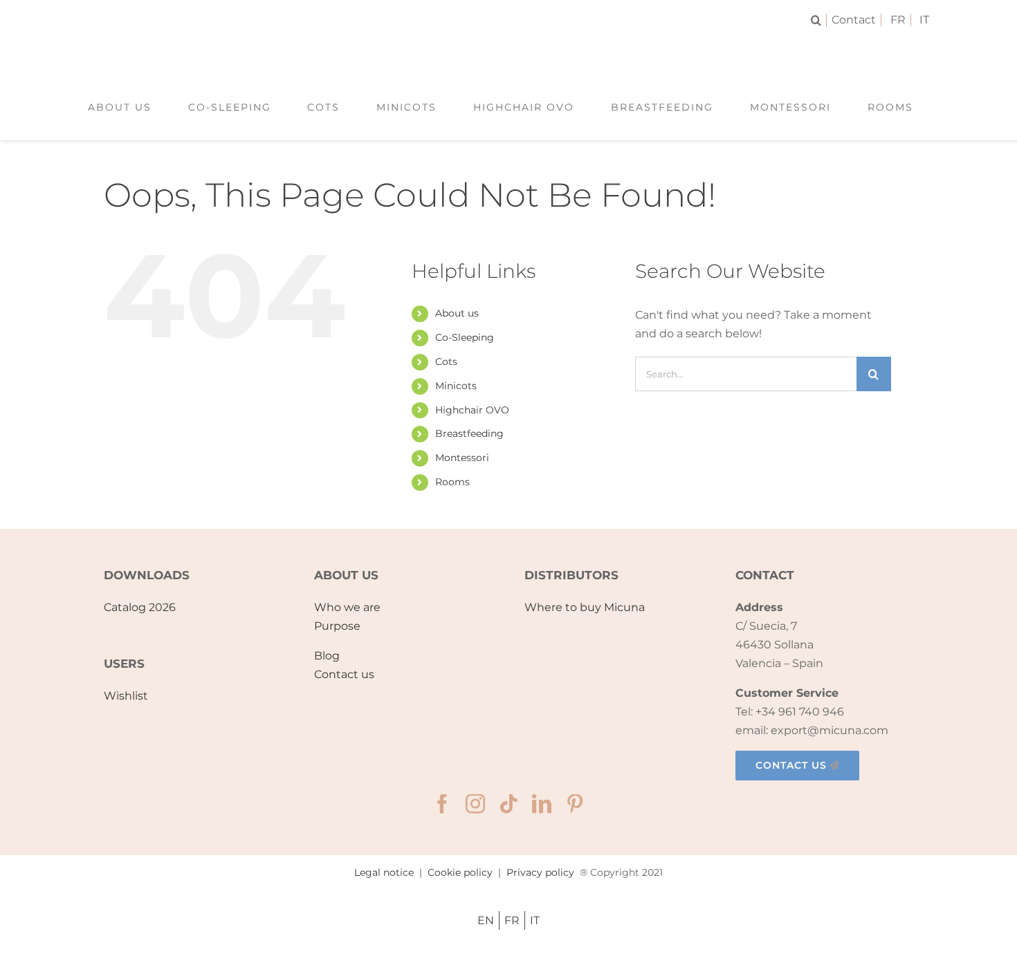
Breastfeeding (469, 433)
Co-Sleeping (464, 337)
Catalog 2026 (140, 607)
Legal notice (384, 872)
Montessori (462, 457)
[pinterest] (575, 804)
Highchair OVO (472, 410)
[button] (819, 20)
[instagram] (475, 804)
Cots (446, 361)
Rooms (452, 482)
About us (457, 313)
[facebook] (442, 804)
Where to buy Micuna (584, 607)
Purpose (337, 625)
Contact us (344, 674)
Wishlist (126, 695)
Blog (327, 655)
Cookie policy (460, 872)
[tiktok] (508, 804)
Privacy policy (540, 872)
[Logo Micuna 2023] (508, 46)
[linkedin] (541, 804)
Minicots (456, 385)
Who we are (347, 607)
